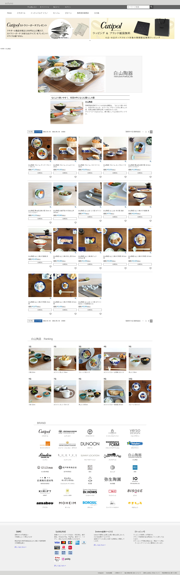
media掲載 (109, 573)
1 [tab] (90, 40)
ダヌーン (68, 13)
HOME (2, 48)
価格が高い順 (56, 131)
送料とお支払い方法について (151, 573)
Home (9, 13)
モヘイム (56, 13)
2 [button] (148, 132)
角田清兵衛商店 (83, 13)
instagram (101, 573)
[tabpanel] (47, 28)
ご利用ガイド (118, 573)
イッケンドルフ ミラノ (39, 13)
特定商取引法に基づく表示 (169, 573)
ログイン (68, 7)
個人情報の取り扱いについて (133, 573)
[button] (143, 131)
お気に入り (33, 7)
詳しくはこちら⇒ (20, 547)
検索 (151, 7)
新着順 (63, 131)
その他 (96, 13)
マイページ (45, 7)
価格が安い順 (47, 131)
